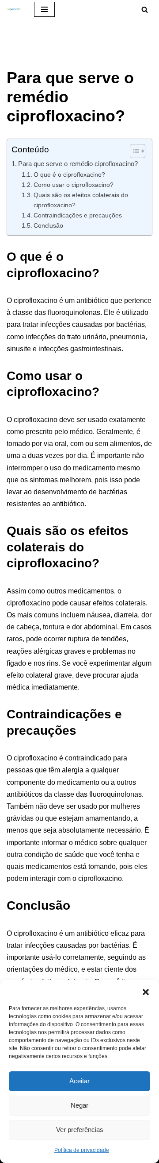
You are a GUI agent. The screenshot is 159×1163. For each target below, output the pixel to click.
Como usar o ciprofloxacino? (74, 184)
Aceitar (79, 1081)
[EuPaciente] (14, 9)
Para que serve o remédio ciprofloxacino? (78, 163)
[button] (145, 991)
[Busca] (144, 9)
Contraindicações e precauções (78, 215)
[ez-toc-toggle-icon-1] (133, 151)
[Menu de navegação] (44, 9)
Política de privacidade (81, 1150)
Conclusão (48, 225)
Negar (79, 1105)
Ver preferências (79, 1129)
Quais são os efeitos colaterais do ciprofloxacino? (81, 200)
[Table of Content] (137, 151)
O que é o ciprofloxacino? (69, 174)
